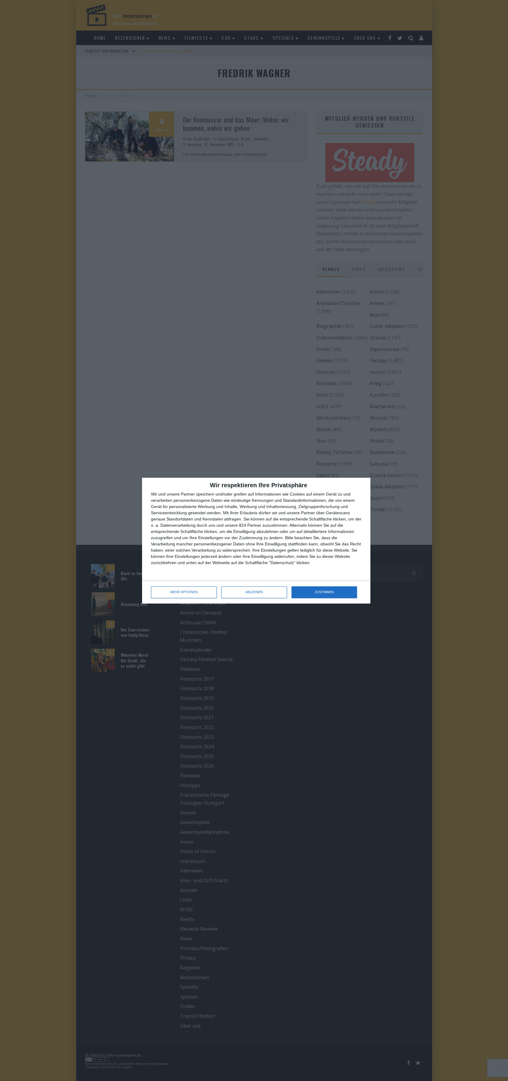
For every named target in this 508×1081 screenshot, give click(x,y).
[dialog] (256, 541)
